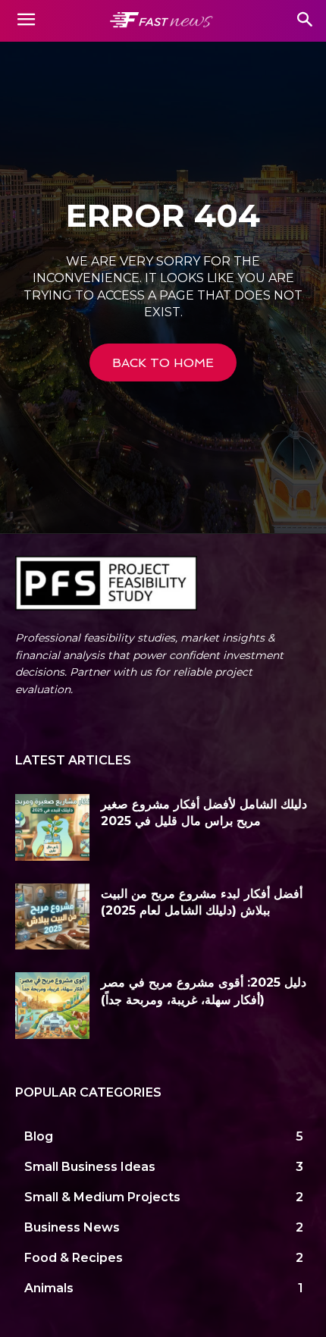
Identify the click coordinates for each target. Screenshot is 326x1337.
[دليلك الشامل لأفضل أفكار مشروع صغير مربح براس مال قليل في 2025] (52, 827)
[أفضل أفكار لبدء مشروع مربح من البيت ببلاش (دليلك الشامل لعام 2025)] (52, 916)
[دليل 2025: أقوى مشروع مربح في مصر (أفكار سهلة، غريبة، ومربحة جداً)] (52, 1005)
